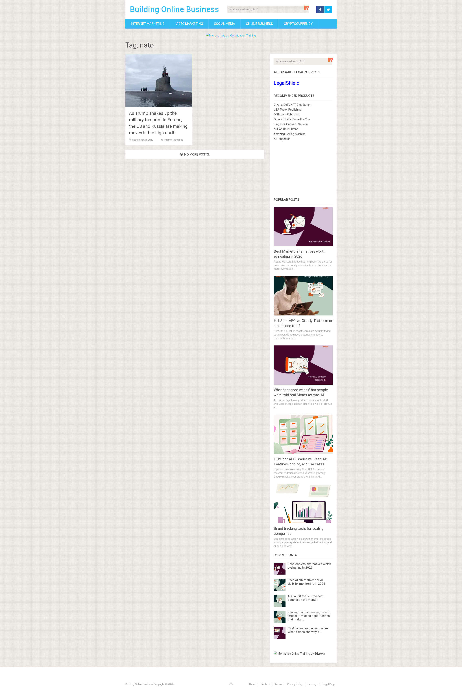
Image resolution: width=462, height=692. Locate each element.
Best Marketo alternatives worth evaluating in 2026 (309, 565)
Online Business (259, 23)
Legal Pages (330, 684)
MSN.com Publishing (287, 114)
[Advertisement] (303, 170)
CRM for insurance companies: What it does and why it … (308, 630)
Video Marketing (189, 23)
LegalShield (287, 83)
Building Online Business (174, 9)
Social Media (224, 23)
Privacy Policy (295, 684)
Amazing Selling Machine (290, 134)
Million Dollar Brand (286, 129)
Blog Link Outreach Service (291, 124)
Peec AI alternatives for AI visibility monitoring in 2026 (306, 581)
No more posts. (197, 154)
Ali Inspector (282, 139)
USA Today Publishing (288, 109)
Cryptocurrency (298, 23)
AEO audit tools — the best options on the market (306, 597)
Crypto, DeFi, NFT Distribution (292, 104)
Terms (278, 684)
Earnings (313, 684)
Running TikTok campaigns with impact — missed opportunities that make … (309, 615)
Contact (265, 684)
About (252, 684)
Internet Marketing (148, 23)
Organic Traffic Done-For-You (292, 119)
